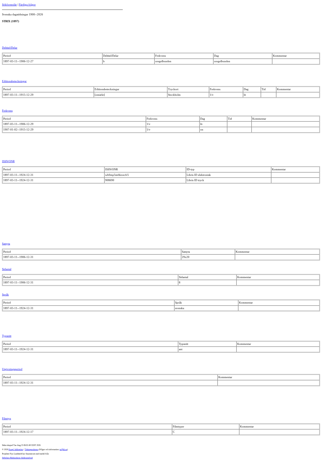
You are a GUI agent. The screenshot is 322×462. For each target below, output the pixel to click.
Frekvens (7, 110)
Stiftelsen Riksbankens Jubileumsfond (17, 458)
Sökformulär (9, 4)
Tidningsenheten (31, 449)
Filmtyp (6, 418)
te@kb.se (63, 449)
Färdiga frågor (27, 4)
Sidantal (6, 269)
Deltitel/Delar (9, 47)
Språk (5, 294)
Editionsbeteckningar (14, 81)
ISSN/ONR (8, 161)
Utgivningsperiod (12, 369)
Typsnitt (6, 335)
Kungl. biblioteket (16, 449)
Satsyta (6, 243)
